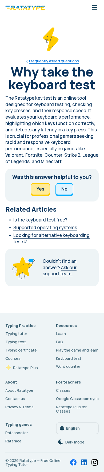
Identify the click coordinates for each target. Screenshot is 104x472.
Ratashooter (16, 432)
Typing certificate (21, 350)
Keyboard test (68, 358)
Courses (13, 358)
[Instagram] (95, 462)
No (64, 189)
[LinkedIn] (84, 462)
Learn (61, 333)
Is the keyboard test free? (40, 220)
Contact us (15, 398)
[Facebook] (73, 462)
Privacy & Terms (19, 406)
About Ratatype (19, 390)
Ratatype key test (33, 98)
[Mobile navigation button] (95, 8)
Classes (63, 390)
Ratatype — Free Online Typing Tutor (33, 462)
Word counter (68, 366)
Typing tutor (16, 333)
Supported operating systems (45, 227)
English (73, 428)
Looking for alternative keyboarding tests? (51, 238)
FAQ (59, 341)
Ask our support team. (60, 270)
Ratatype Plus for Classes (71, 409)
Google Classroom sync (77, 398)
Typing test (15, 341)
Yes (40, 189)
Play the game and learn (77, 350)
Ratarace (13, 440)
